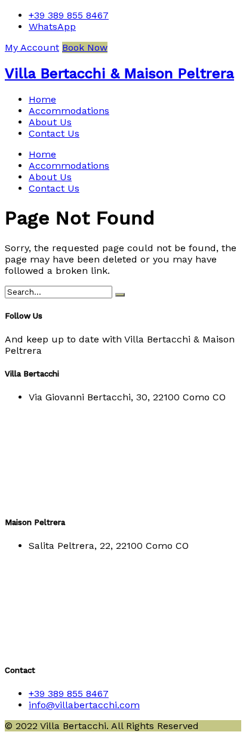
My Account (32, 47)
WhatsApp (52, 26)
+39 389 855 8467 (69, 15)
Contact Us (54, 133)
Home (42, 99)
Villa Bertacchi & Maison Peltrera (119, 73)
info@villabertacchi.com (84, 705)
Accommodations (69, 110)
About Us (50, 122)
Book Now (84, 47)
